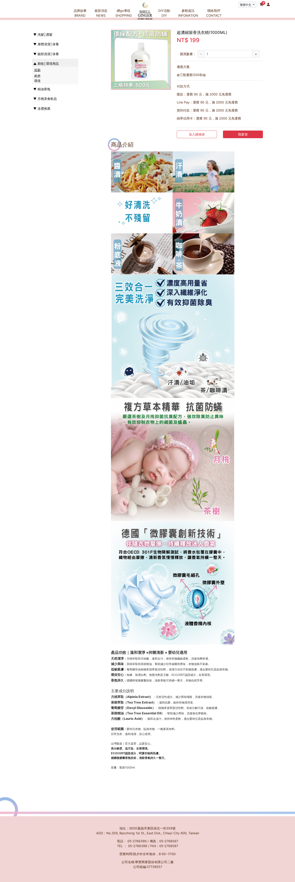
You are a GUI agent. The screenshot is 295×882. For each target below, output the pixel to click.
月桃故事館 (82, 24)
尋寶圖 (184, 24)
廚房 (37, 76)
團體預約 (183, 43)
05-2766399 (136, 841)
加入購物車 (197, 134)
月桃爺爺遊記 (103, 24)
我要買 (243, 134)
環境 (37, 81)
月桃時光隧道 (82, 33)
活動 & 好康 (103, 33)
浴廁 (37, 70)
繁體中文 (246, 4)
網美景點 (183, 33)
